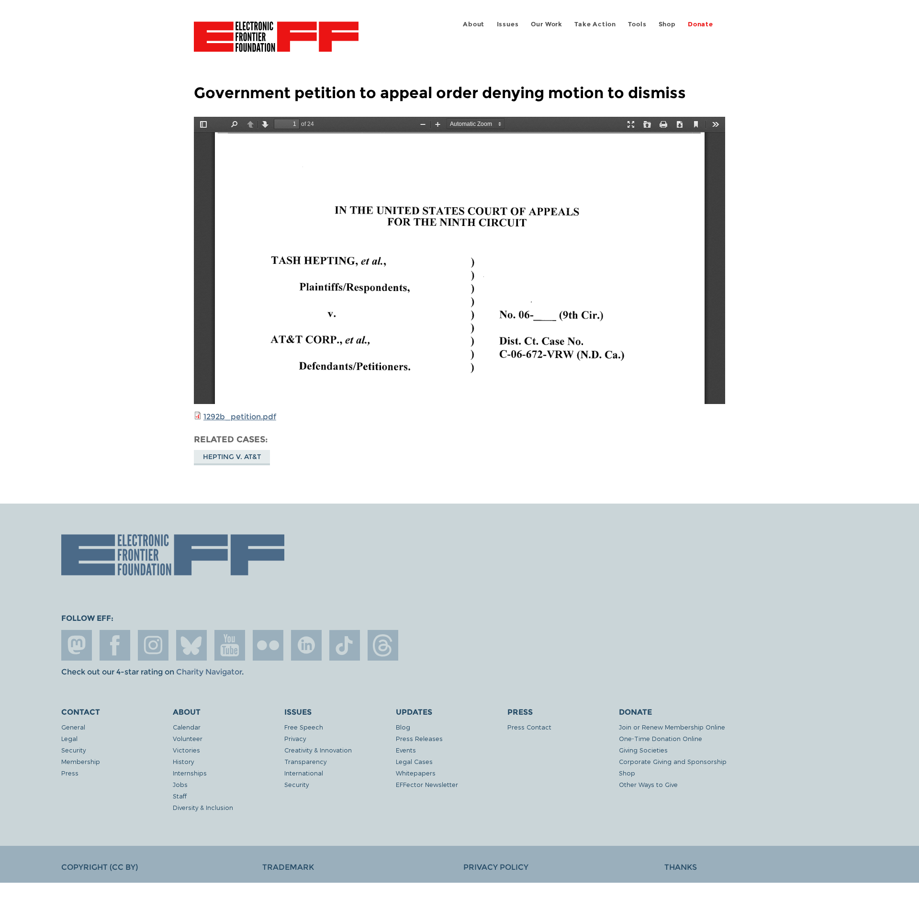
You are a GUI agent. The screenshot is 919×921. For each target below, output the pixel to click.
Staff (180, 795)
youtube (229, 645)
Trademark (288, 867)
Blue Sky (191, 645)
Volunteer (187, 738)
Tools (637, 24)
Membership (80, 761)
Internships (190, 772)
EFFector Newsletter (427, 784)
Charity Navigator (209, 671)
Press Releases (419, 738)
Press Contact (529, 726)
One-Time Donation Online (660, 738)
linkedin (306, 645)
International (303, 772)
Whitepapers (416, 772)
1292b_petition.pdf (239, 416)
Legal (69, 738)
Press (69, 772)
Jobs (180, 784)
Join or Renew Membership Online (672, 726)
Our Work (546, 24)
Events (406, 749)
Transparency (305, 761)
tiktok (344, 645)
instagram (153, 645)
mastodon (76, 645)
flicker (268, 645)
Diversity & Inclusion (203, 807)
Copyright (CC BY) (99, 867)
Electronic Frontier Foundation (276, 42)
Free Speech (303, 726)
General (73, 726)
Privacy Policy (495, 867)
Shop (667, 24)
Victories (186, 749)
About (473, 24)
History (183, 761)
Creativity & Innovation (318, 749)
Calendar (187, 726)
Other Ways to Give (648, 784)
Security (73, 749)
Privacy (295, 738)
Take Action (595, 24)
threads (383, 645)
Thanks (680, 867)
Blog (403, 726)
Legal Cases (414, 761)
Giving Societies (643, 749)
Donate (700, 24)
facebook (115, 645)
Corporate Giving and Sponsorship (673, 761)
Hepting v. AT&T (232, 456)
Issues (508, 24)
